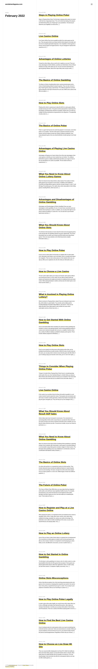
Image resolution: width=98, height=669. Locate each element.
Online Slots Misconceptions (53, 578)
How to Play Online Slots (51, 103)
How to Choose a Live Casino (54, 271)
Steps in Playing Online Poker (54, 15)
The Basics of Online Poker (53, 125)
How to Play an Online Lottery (54, 533)
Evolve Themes (26, 665)
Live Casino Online (48, 36)
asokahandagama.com (12, 665)
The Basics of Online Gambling (55, 80)
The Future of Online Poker (53, 485)
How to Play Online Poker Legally (56, 599)
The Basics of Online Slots (52, 462)
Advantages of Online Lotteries (55, 59)
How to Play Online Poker (52, 250)
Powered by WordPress (9, 666)
